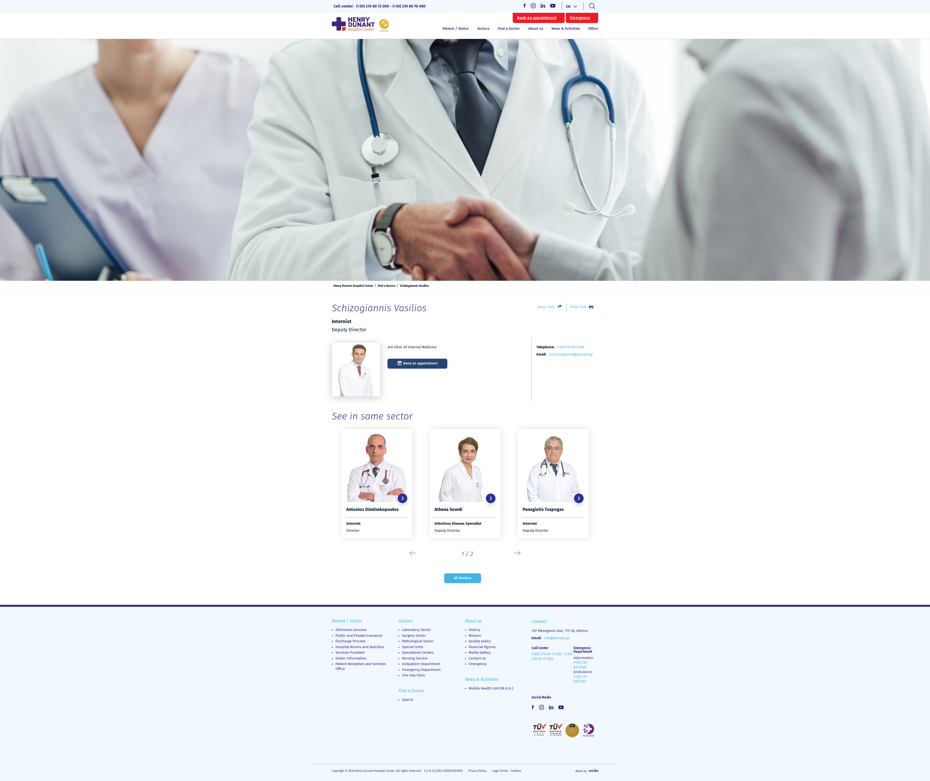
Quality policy (480, 641)
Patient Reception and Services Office (360, 666)
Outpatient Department (421, 664)
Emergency (580, 18)
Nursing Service (414, 658)
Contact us (477, 658)
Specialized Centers (418, 652)
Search (407, 700)
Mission (475, 635)
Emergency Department (421, 669)
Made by (581, 771)
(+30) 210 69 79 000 (409, 6)
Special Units (412, 647)
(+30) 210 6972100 (580, 664)
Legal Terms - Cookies (506, 771)
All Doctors (462, 578)
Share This (545, 307)
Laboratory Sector (416, 630)
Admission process (350, 630)
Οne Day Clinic (413, 675)
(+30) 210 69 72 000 (372, 6)
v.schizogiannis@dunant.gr (571, 354)
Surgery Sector (414, 635)
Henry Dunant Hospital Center (353, 286)
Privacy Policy (477, 771)
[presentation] (413, 553)
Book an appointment (537, 18)
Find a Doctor (509, 28)
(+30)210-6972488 (570, 347)
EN (568, 6)
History (474, 630)
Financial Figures (482, 647)
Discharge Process (350, 641)
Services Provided (349, 652)
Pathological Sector (418, 641)
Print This (578, 307)
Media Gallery (480, 652)
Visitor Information (350, 658)
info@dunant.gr (556, 638)
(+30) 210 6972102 (580, 679)
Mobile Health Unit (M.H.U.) (491, 688)
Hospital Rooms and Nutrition (359, 647)
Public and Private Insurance (358, 635)
